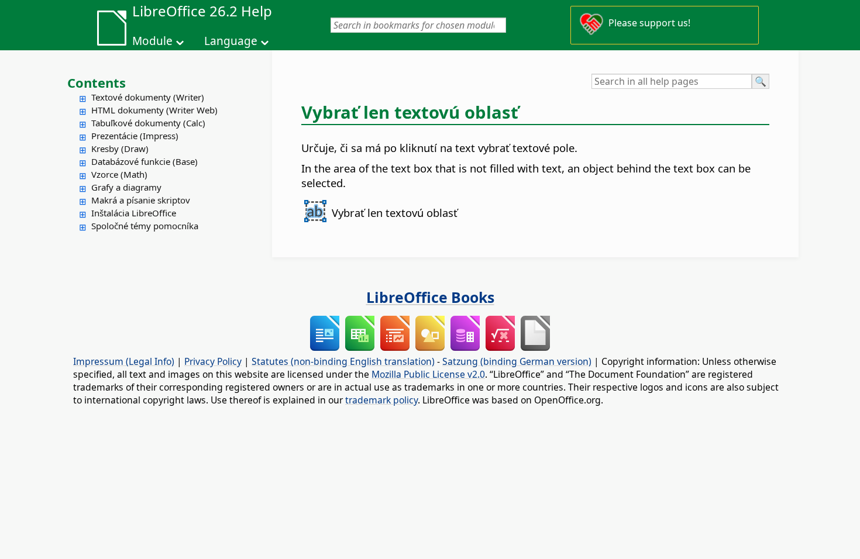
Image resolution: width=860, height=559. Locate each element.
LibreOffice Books (430, 297)
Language (230, 41)
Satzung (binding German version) (516, 361)
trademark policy (381, 400)
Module (152, 41)
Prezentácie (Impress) (134, 136)
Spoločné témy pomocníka (144, 226)
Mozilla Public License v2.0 (428, 374)
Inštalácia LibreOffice (133, 213)
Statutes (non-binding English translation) (343, 361)
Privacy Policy (213, 361)
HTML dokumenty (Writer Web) (154, 110)
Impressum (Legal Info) (123, 361)
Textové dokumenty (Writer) (147, 97)
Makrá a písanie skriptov (140, 200)
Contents (96, 82)
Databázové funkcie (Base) (144, 161)
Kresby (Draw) (120, 148)
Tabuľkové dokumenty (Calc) (148, 123)
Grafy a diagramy (126, 187)
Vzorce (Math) (119, 174)
